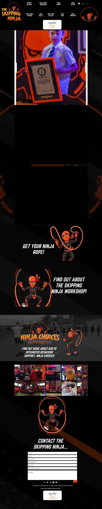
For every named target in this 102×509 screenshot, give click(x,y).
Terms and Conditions (46, 488)
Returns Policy (56, 488)
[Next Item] (85, 380)
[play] (84, 31)
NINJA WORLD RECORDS (29, 14)
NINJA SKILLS (41, 14)
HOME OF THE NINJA (29, 3)
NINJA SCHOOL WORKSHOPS (43, 3)
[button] (51, 67)
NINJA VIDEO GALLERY (51, 14)
